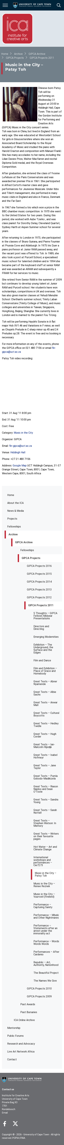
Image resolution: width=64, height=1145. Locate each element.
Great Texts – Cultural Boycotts (46, 714)
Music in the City (23, 432)
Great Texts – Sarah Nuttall (45, 811)
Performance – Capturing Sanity (42, 906)
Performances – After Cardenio (46, 953)
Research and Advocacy (21, 1043)
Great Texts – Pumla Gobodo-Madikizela (45, 777)
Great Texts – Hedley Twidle (46, 725)
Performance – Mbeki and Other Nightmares (46, 916)
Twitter (15, 1124)
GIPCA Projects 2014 (39, 581)
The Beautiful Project (46, 972)
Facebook (4, 1124)
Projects (12, 518)
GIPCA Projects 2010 (39, 988)
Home (10, 495)
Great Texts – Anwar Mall (45, 704)
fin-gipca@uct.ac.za (20, 445)
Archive (13, 534)
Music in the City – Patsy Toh (45, 874)
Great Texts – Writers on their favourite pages (46, 836)
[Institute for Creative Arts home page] (17, 29)
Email (5, 1112)
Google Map (20, 465)
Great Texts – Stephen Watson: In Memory (44, 823)
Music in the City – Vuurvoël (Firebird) (44, 895)
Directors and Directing (41, 627)
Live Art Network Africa (20, 1051)
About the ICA (15, 502)
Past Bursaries (28, 1012)
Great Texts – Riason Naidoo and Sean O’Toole (45, 789)
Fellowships (14, 526)
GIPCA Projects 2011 (40, 605)
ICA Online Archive (24, 1020)
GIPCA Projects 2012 (39, 597)
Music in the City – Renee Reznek (44, 885)
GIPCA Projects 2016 (39, 565)
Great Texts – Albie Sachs (44, 693)
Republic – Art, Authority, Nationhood (45, 963)
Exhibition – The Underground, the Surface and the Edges (43, 648)
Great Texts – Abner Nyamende (45, 683)
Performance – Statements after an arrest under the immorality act (45, 929)
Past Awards (27, 1004)
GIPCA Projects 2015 (39, 573)
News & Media (15, 510)
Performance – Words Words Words (46, 942)
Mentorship (13, 1027)
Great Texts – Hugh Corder (44, 735)
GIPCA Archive (23, 542)
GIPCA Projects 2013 (39, 589)
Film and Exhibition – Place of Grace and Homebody (45, 671)
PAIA (22, 1138)
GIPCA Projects (31, 558)
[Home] (21, 1079)
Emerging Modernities (46, 636)
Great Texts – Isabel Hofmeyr (45, 756)
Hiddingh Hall (17, 452)
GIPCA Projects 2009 (39, 996)
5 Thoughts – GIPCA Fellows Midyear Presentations (45, 616)
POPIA (15, 1138)
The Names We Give (45, 980)
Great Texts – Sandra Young (45, 801)
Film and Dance (42, 660)
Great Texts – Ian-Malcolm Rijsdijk (44, 746)
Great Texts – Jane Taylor (44, 767)
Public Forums (15, 1035)
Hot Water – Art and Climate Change (45, 848)
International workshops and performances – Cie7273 (42, 861)
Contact (12, 1059)
